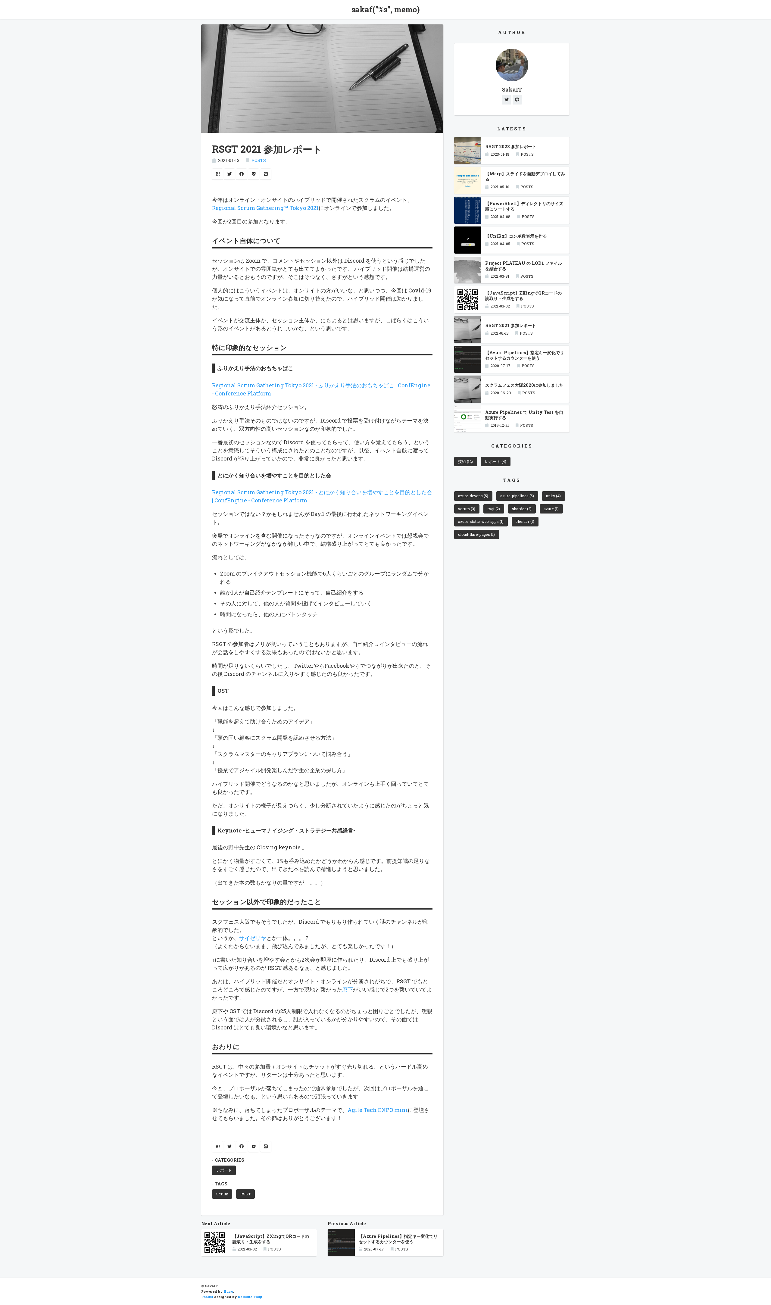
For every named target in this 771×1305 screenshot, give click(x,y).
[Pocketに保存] (253, 174)
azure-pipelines (517, 495)
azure (551, 508)
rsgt (493, 508)
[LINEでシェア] (265, 174)
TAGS (221, 1184)
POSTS (258, 160)
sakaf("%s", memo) (385, 9)
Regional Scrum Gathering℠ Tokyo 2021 (265, 207)
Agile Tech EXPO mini (378, 1109)
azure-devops (473, 495)
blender (525, 521)
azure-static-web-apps (481, 521)
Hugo (228, 1291)
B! (217, 174)
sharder (522, 508)
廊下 (347, 989)
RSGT (245, 1193)
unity (553, 495)
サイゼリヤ (252, 937)
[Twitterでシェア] (229, 174)
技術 (465, 461)
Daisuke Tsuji (250, 1297)
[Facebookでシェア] (241, 174)
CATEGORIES (229, 1160)
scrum (466, 508)
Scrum (222, 1193)
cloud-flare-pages (476, 534)
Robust (207, 1297)
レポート (224, 1170)
